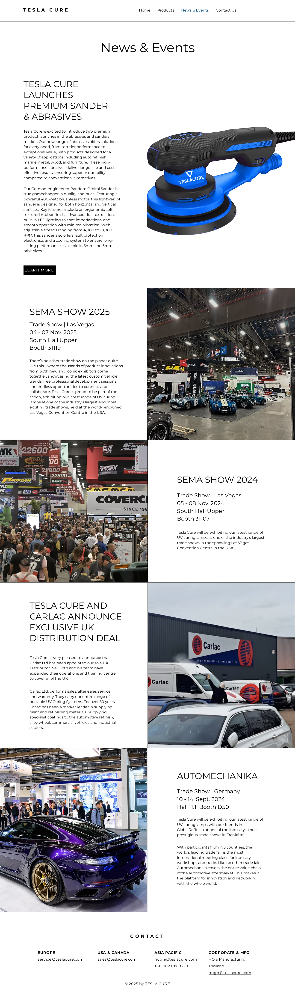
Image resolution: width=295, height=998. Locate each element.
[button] (166, 10)
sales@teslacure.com (116, 959)
